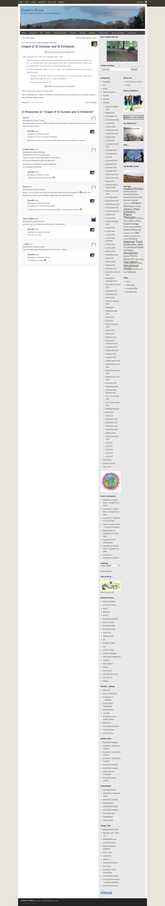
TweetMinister (108, 817)
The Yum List (107, 677)
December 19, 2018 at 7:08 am (33, 120)
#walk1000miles (133, 188)
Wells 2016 (110, 412)
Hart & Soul (107, 632)
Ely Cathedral (72, 95)
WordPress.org (131, 292)
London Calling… (109, 650)
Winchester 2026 (112, 429)
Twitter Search (108, 820)
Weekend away (38, 97)
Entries (130, 285)
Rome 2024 (110, 334)
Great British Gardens (110, 768)
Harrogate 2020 (111, 164)
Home (24, 33)
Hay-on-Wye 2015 (112, 174)
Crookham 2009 (111, 150)
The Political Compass (111, 876)
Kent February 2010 (113, 204)
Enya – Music (108, 852)
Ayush (105, 608)
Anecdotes (33, 33)
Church (126, 221)
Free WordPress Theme (28, 903)
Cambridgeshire (31, 95)
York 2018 (109, 449)
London (126, 236)
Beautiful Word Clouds (111, 829)
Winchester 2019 (112, 426)
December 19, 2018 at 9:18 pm (33, 152)
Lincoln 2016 (110, 231)
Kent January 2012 (112, 211)
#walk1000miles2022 (131, 197)
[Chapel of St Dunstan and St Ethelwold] (59, 52)
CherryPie (25, 102)
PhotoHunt (131, 247)
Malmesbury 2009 (112, 255)
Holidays (92, 33)
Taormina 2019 (111, 383)
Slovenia (126, 256)
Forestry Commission (110, 764)
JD (104, 639)
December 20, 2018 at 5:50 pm (33, 247)
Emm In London (108, 622)
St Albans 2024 (111, 354)
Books (48, 33)
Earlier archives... (107, 571)
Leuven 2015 (110, 218)
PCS (125, 247)
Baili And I (106, 612)
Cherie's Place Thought (129, 214)
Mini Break (133, 239)
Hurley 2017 (110, 181)
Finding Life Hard (109, 629)
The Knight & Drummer (111, 726)
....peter (26, 244)
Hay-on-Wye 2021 (112, 178)
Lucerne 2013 (111, 248)
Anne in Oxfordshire (110, 693)
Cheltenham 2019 (112, 130)
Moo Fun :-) (107, 859)
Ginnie (25, 187)
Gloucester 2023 (111, 160)
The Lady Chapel (29, 38)
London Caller (28, 149)
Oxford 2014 (110, 317)
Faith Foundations (60, 33)
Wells (133, 269)
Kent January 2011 (112, 207)
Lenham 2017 (111, 214)
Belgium (131, 206)
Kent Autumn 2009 (112, 201)
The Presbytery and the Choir (86, 38)
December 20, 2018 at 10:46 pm (38, 232)
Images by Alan (108, 636)
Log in (128, 281)
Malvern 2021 (110, 265)
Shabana (106, 500)
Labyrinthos (107, 856)
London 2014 (110, 244)
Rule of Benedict (83, 95)
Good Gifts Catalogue (110, 810)
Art (41, 33)
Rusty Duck (107, 723)
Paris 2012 (109, 320)
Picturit (105, 667)
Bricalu (105, 615)
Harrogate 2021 (111, 167)
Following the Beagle (110, 806)
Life (137, 232)
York (125, 272)
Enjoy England (108, 803)
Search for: (105, 69)
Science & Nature (118, 33)
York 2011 (109, 446)
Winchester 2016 (112, 422)
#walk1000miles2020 (130, 191)
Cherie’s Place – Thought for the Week (111, 502)
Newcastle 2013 (111, 291)
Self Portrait (128, 250)
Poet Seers (107, 866)
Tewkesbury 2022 (112, 386)
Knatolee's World (109, 643)
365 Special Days (109, 790)
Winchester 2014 (112, 419)
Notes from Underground (112, 657)
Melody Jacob (108, 530)
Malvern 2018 (110, 261)
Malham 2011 (110, 251)
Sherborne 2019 (111, 347)
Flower (125, 227)
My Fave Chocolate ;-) (110, 862)
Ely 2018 (33, 43)
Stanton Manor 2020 (113, 361)
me (135, 236)
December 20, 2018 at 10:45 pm (38, 203)
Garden (126, 230)
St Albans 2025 (111, 357)
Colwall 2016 (110, 137)
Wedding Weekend (112, 409)
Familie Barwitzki (109, 625)
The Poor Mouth (108, 730)
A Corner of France (109, 605)
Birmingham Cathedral (111, 558)
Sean (105, 524)
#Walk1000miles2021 (131, 194)
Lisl (104, 646)
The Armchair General (110, 674)
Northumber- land (133, 244)
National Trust (132, 241)
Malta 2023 (110, 258)
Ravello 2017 (110, 330)
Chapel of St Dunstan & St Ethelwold (51, 95)
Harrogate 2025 (111, 171)
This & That (131, 33)
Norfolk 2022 (110, 297)
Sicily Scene (107, 670)
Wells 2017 (110, 416)
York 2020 (109, 453)
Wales (140, 263)
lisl (24, 118)
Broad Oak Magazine (110, 619)
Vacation (130, 262)
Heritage (83, 33)
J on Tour (106, 713)
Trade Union (139, 259)
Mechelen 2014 (111, 268)
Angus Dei (106, 690)
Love (131, 236)
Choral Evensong (109, 842)
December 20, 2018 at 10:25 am (34, 189)
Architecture (127, 203)
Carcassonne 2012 (112, 120)
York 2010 (109, 442)
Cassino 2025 (111, 126)
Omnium (106, 660)
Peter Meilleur (108, 663)
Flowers (132, 227)
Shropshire (130, 253)
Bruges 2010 (110, 113)
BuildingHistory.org (109, 839)
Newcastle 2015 (111, 294)
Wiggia (105, 681)
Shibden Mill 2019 (112, 350)
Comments (131, 288)
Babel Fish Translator (110, 799)
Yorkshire (131, 272)
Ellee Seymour (108, 709)
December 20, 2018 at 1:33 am (38, 175)
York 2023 (109, 456)
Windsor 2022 (111, 433)
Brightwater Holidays (110, 742)
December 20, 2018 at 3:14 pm (33, 221)
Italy (139, 230)
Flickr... (128, 85)
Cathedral (138, 206)
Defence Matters (135, 221)
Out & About (103, 33)
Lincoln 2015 (110, 228)
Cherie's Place (32, 10)
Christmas (139, 218)
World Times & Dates (110, 885)
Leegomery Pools (128, 233)
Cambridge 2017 (112, 116)
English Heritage (131, 224)
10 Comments (91, 102)
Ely (65, 95)
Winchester (139, 269)
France (138, 227)
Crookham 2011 (111, 153)
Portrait (140, 247)
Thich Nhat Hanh (109, 813)
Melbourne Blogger (110, 653)
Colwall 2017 (110, 140)
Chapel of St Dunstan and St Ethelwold (47, 46)
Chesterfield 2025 (112, 133)
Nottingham (110, 307)
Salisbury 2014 (111, 337)
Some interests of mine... (134, 81)
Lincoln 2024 (110, 234)
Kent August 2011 (112, 197)
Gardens (73, 33)
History (134, 230)
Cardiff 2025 (110, 123)
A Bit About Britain (109, 601)
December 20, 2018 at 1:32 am (38, 134)
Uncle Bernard (108, 733)
